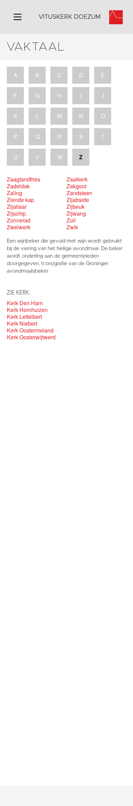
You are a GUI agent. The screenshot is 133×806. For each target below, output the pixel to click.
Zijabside (77, 199)
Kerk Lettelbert (24, 316)
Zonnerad (18, 220)
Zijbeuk (75, 206)
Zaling (14, 193)
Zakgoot (76, 186)
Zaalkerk (77, 179)
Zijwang (76, 213)
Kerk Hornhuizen (27, 309)
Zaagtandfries (23, 179)
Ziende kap (20, 199)
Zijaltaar (17, 206)
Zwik (72, 227)
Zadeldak (18, 186)
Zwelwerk (18, 227)
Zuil (71, 220)
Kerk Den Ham (25, 303)
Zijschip (16, 213)
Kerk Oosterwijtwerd (31, 337)
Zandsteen (79, 193)
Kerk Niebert (22, 323)
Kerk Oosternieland (30, 330)
